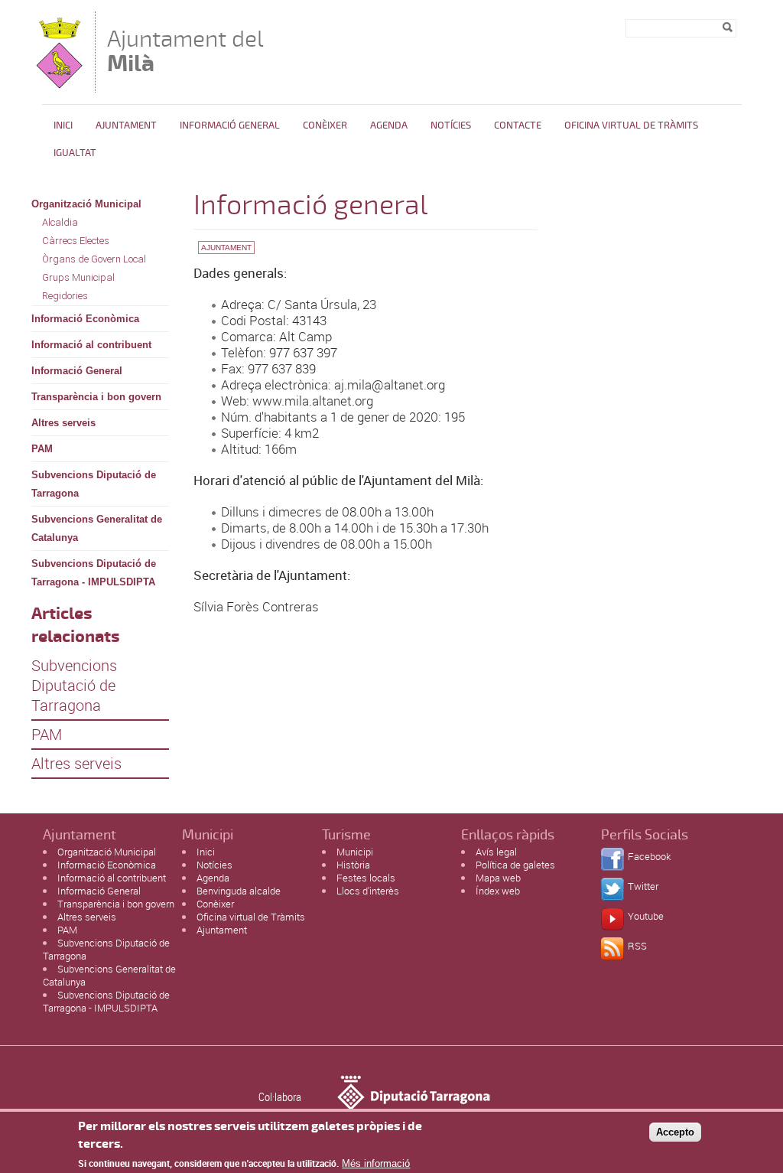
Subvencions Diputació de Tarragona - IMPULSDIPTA (93, 573)
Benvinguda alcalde (239, 891)
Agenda (389, 125)
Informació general (230, 125)
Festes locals (365, 878)
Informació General (76, 370)
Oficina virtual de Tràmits (251, 917)
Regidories (65, 295)
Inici (63, 125)
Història (353, 865)
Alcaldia (60, 222)
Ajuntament (126, 125)
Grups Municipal (78, 277)
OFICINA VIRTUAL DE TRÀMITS (631, 125)
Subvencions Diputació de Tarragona (93, 484)
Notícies (450, 125)
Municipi (354, 852)
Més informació (376, 1163)
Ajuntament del (185, 51)
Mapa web (498, 878)
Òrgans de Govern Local (94, 259)
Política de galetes (515, 865)
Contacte (517, 125)
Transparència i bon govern (96, 396)
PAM (42, 449)
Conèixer (325, 125)
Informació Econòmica (85, 318)
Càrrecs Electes (75, 240)
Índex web (498, 891)
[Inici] (59, 85)
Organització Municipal (86, 204)
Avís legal (496, 852)
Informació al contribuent (91, 344)
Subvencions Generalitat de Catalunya (96, 528)
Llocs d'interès (367, 891)
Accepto (675, 1132)
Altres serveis (63, 422)
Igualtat (75, 153)
